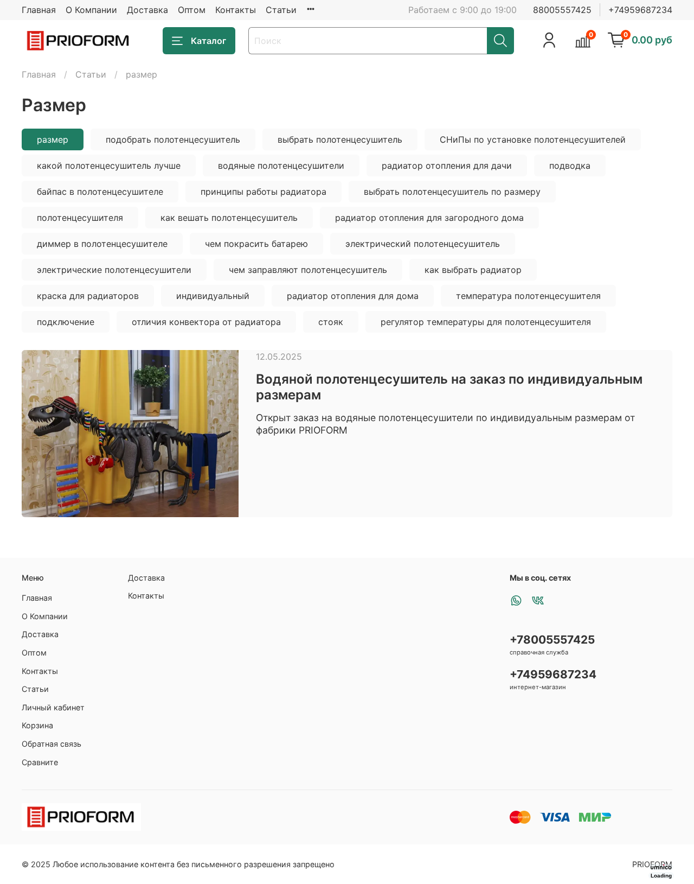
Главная (39, 9)
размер (52, 139)
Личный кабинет (53, 707)
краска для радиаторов (88, 295)
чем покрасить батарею (256, 243)
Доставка (147, 9)
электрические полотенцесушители (114, 269)
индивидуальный (212, 295)
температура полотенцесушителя (528, 295)
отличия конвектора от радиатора (206, 321)
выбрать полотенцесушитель (340, 139)
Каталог (208, 40)
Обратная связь (51, 743)
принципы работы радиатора (263, 191)
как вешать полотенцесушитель (229, 217)
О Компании (91, 9)
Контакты (235, 9)
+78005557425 (552, 639)
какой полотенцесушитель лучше (109, 165)
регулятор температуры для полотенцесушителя (486, 321)
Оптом (191, 9)
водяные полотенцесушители (281, 165)
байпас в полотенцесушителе (100, 191)
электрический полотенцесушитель (422, 243)
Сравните (40, 762)
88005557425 (562, 9)
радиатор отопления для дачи (447, 165)
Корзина (37, 725)
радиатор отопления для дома (353, 295)
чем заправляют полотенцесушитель (308, 269)
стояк (330, 321)
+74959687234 (640, 9)
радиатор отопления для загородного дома (429, 217)
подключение (65, 321)
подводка (569, 165)
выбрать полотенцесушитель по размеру (452, 191)
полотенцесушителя (80, 217)
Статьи (281, 9)
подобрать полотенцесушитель (173, 139)
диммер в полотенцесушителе (102, 243)
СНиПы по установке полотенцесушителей (533, 139)
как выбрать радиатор (473, 269)
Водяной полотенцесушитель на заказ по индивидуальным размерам (449, 387)
